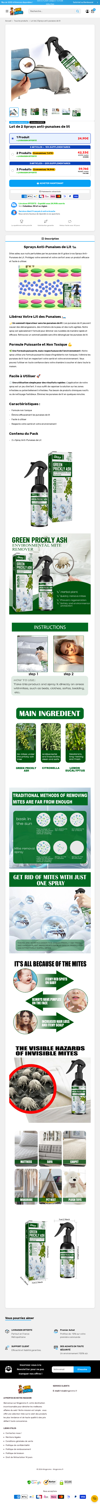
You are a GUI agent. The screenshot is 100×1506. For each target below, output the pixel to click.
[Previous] (2, 2)
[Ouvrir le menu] (7, 11)
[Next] (97, 2)
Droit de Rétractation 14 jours (19, 1457)
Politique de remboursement (18, 1449)
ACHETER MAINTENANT (51, 183)
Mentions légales (13, 1437)
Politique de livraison (15, 1453)
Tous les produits (21, 21)
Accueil (8, 21)
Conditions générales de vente (19, 1441)
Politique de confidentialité (18, 1445)
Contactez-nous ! (13, 1433)
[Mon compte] (87, 11)
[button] (50, 138)
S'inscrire (82, 1369)
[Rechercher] (77, 11)
